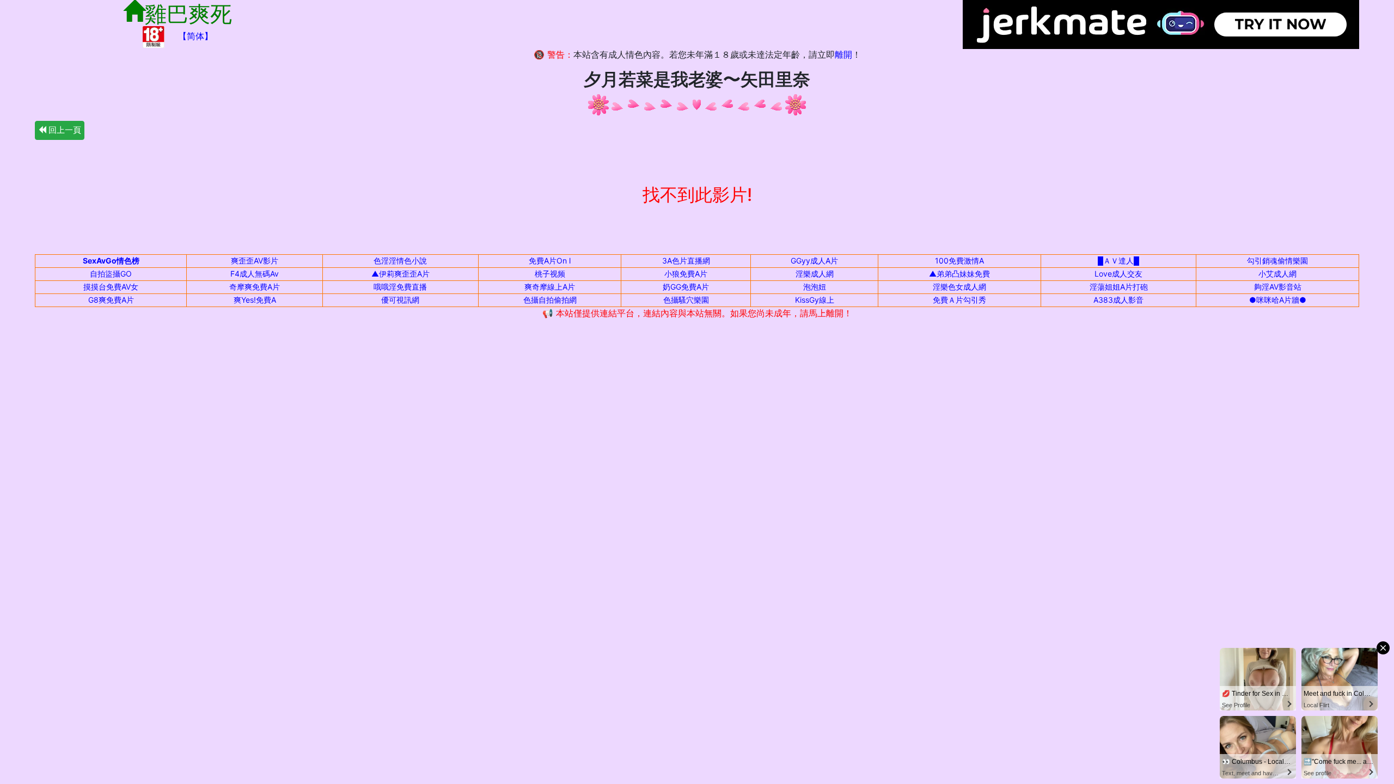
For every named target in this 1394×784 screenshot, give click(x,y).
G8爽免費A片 (111, 299)
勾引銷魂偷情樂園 (1277, 260)
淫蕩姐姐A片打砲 (1119, 286)
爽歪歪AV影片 (254, 260)
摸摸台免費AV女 (110, 286)
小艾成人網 (1277, 273)
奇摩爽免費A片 (254, 286)
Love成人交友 (1118, 273)
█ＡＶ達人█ (1118, 260)
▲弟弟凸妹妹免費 (959, 273)
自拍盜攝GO (111, 273)
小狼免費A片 (685, 273)
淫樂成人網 (815, 273)
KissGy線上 (814, 299)
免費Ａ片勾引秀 (959, 299)
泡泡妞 (814, 286)
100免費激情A (959, 260)
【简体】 (195, 35)
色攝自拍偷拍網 (550, 299)
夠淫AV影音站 (1277, 286)
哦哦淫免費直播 (400, 286)
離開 (843, 54)
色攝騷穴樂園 (686, 299)
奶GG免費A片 (686, 286)
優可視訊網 (400, 299)
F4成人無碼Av (254, 273)
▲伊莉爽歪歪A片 (400, 273)
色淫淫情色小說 (400, 260)
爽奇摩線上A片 (549, 286)
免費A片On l (550, 260)
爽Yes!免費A (255, 299)
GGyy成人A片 (814, 260)
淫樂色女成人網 (959, 286)
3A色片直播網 (686, 260)
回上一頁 (63, 130)
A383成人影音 (1118, 299)
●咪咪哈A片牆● (1277, 299)
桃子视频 (550, 273)
